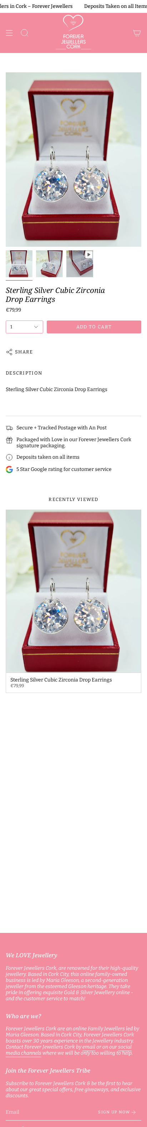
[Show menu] (9, 33)
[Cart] (137, 33)
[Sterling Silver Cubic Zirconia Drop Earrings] (73, 591)
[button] (24, 33)
